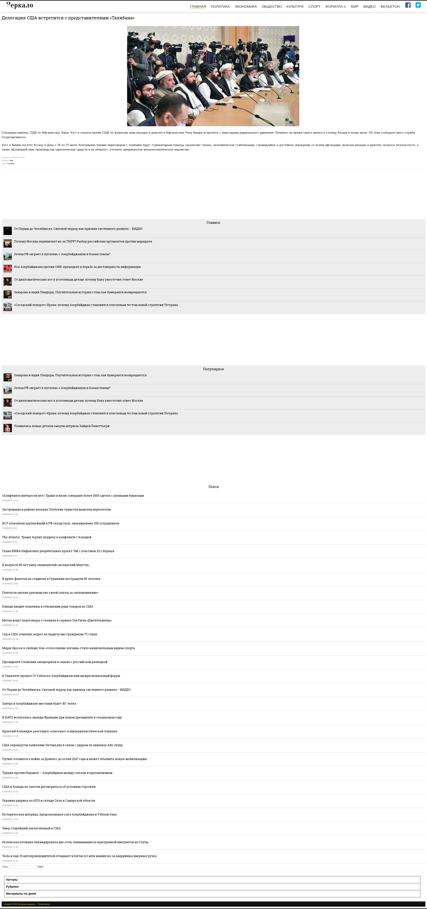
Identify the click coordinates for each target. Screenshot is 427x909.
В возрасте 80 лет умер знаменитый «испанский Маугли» (45, 565)
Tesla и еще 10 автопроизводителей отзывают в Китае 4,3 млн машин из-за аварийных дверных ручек (79, 856)
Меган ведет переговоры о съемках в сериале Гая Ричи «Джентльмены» (57, 620)
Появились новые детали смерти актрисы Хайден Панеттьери (62, 426)
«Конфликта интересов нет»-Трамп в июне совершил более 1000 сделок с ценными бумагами (73, 495)
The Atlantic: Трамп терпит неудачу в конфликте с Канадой (46, 537)
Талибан (10, 163)
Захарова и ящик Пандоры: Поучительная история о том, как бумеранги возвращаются (80, 292)
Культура (295, 6)
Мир (355, 6)
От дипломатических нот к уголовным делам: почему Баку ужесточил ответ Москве (78, 279)
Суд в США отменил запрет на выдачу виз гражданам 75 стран (49, 634)
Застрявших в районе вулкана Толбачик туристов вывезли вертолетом (56, 509)
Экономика (246, 6)
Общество (272, 6)
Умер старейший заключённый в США (31, 828)
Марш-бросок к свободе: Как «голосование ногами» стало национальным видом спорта (68, 648)
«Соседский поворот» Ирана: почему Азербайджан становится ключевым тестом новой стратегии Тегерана (96, 305)
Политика (220, 6)
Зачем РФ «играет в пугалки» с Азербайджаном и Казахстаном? (62, 254)
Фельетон (390, 6)
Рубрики (12, 886)
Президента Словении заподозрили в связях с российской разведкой (54, 662)
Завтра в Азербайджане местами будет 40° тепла (39, 703)
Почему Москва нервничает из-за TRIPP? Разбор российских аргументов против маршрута (83, 241)
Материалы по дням (21, 893)
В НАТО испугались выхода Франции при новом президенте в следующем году (62, 717)
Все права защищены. (27, 904)
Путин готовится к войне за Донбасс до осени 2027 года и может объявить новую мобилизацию (74, 759)
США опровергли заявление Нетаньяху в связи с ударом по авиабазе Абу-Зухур (62, 745)
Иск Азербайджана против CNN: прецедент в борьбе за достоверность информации (77, 267)
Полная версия (44, 904)
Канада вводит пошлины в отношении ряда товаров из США (47, 606)
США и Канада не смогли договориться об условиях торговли (49, 787)
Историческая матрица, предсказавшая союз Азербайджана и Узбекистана (59, 814)
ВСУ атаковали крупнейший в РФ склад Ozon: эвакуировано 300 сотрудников (60, 523)
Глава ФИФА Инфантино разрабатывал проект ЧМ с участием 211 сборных (58, 551)
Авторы (12, 879)
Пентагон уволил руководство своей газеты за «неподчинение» (50, 593)
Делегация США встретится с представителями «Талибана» (68, 18)
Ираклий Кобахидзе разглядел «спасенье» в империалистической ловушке (59, 731)
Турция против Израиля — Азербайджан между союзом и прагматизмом (57, 773)
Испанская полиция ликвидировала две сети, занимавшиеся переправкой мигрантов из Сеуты (75, 842)
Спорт (315, 6)
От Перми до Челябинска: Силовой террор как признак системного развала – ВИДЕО (78, 229)
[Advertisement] (102, 193)
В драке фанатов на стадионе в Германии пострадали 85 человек (51, 579)
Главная (198, 6)
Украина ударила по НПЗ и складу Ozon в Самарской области (48, 800)
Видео (369, 6)
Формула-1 (335, 6)
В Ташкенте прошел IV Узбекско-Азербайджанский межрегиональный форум (61, 676)
